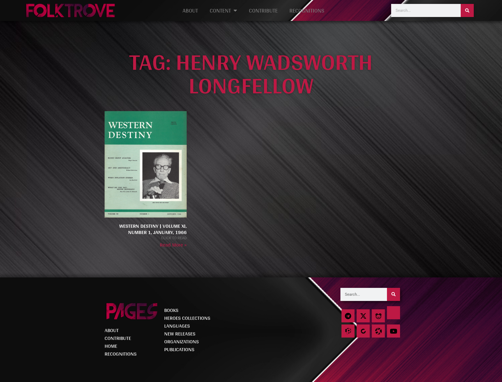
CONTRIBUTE (263, 10)
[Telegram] (348, 315)
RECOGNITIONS (306, 10)
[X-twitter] (363, 315)
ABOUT (190, 10)
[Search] (467, 10)
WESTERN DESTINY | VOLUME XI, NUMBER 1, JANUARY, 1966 (153, 229)
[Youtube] (393, 331)
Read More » (173, 244)
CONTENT (220, 10)
